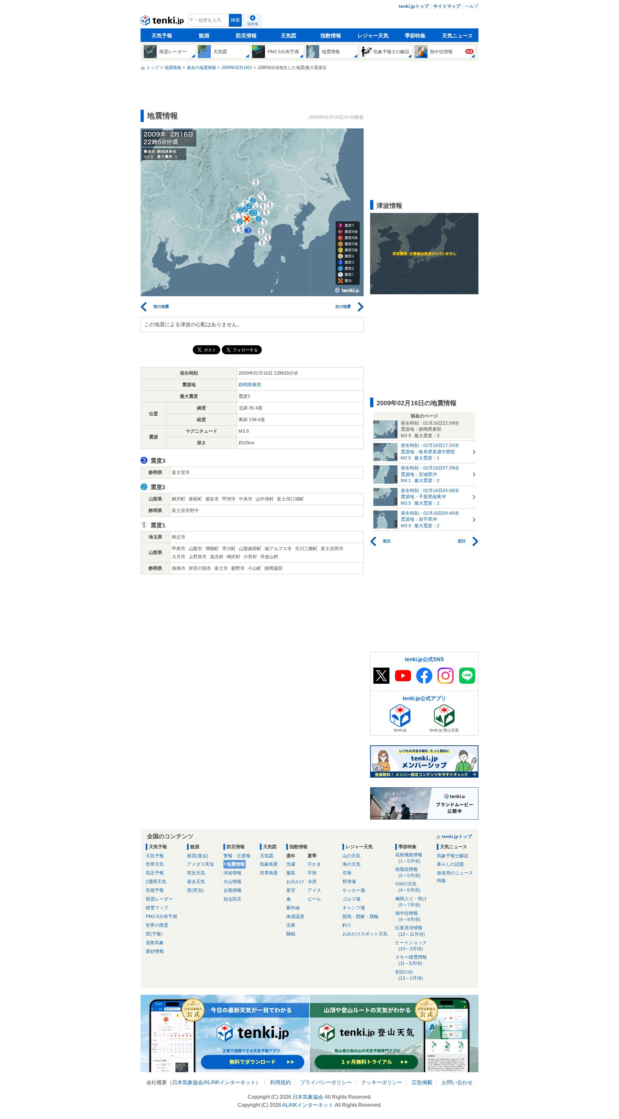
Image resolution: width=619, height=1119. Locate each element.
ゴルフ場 (351, 899)
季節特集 (415, 35)
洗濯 (290, 864)
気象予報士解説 (452, 855)
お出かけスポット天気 (365, 933)
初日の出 (409, 975)
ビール (314, 899)
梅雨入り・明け (411, 901)
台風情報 (232, 890)
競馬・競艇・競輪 (360, 916)
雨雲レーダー (159, 899)
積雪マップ (157, 907)
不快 (312, 872)
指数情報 (330, 35)
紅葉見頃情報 (410, 930)
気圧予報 (155, 872)
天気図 (288, 35)
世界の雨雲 (157, 925)
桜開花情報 (407, 872)
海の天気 (351, 864)
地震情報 (236, 864)
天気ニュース (457, 35)
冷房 (312, 881)
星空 (290, 890)
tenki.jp (163, 22)
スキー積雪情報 (411, 960)
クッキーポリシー (381, 1082)
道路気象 (155, 942)
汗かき (314, 864)
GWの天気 (407, 886)
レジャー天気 (373, 35)
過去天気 (196, 881)
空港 (346, 872)
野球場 (349, 881)
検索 (235, 20)
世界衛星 (269, 872)
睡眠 (290, 933)
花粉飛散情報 (408, 857)
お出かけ (295, 881)
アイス (314, 890)
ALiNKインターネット (230, 1082)
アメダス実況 (200, 864)
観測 (204, 35)
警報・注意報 (237, 855)
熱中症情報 (407, 916)
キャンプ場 (353, 907)
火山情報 (232, 881)
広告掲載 (422, 1082)
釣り (346, 925)
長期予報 (155, 890)
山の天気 (351, 855)
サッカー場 (353, 890)
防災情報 (246, 35)
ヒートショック (411, 945)
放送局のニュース (455, 872)
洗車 (290, 925)
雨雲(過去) (197, 855)
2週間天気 (156, 881)
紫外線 (293, 907)
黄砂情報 (155, 951)
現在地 (252, 24)
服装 (290, 872)
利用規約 (280, 1082)
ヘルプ (471, 6)
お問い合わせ (457, 1082)
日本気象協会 (187, 1082)
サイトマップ (446, 6)
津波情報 (232, 872)
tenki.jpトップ (414, 6)
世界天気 (155, 864)
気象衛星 (269, 864)
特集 (441, 880)
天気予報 (162, 35)
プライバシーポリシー (326, 1082)
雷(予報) (154, 933)
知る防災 (232, 899)
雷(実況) (195, 890)
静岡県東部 (250, 384)
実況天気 (196, 872)
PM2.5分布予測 (161, 916)
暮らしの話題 (450, 864)
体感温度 (295, 916)
